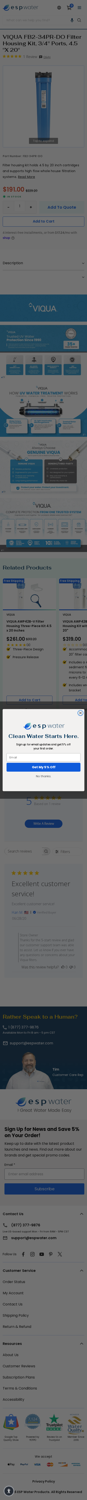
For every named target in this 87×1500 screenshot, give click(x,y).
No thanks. (43, 776)
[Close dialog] (80, 712)
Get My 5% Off (43, 767)
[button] (9, 1491)
